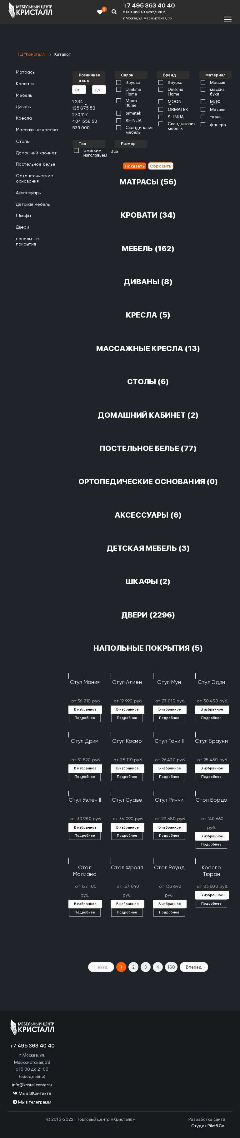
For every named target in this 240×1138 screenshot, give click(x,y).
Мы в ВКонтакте (34, 1093)
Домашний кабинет (36, 153)
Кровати (25, 84)
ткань (216, 117)
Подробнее (85, 718)
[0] (100, 12)
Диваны (24, 107)
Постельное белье (35, 164)
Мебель (24, 95)
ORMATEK (178, 109)
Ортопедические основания (34, 179)
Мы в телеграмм (34, 1101)
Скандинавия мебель (139, 130)
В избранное (85, 709)
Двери (22, 227)
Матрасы (25, 72)
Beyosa (133, 82)
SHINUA (134, 120)
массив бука (217, 91)
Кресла (24, 118)
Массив (217, 82)
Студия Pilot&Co (207, 1125)
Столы (23, 141)
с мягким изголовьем (95, 153)
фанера (218, 124)
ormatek (133, 113)
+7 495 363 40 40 (149, 6)
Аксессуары (29, 193)
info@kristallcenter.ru (32, 1084)
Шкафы (23, 216)
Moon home (131, 103)
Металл (217, 109)
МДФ (215, 101)
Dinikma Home (133, 91)
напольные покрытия (27, 241)
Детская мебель (33, 204)
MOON (175, 101)
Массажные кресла (37, 130)
